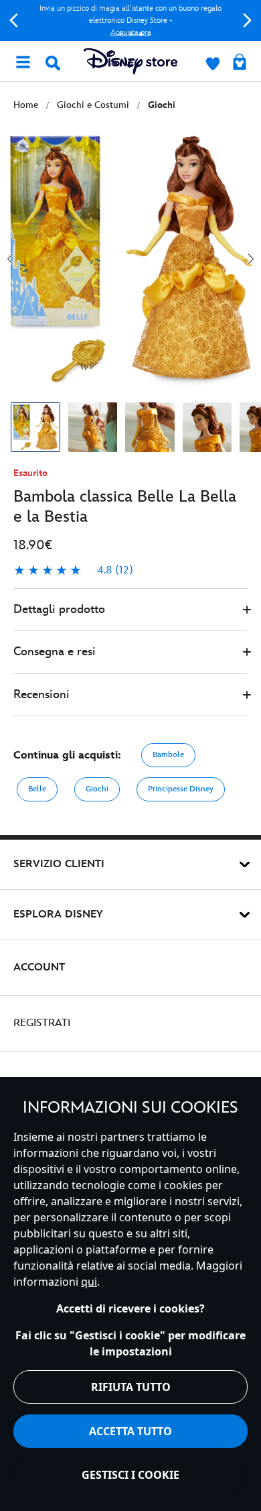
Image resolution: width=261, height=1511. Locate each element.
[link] (73, 570)
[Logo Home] (130, 61)
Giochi (97, 789)
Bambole (168, 755)
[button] (130, 610)
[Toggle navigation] (22, 61)
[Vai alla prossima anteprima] (251, 259)
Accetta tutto (130, 1431)
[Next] (247, 20)
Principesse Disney (180, 789)
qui (89, 1281)
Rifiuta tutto (131, 1387)
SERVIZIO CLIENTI (58, 864)
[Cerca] (53, 63)
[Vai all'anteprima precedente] (10, 259)
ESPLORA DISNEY (58, 914)
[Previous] (14, 20)
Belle (37, 789)
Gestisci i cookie (130, 1474)
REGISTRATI (41, 1023)
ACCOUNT (39, 967)
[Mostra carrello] (240, 63)
